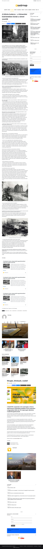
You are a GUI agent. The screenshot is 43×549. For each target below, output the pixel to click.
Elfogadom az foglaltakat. (35, 63)
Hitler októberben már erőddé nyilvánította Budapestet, (14, 54)
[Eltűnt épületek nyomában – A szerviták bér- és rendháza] (15, 370)
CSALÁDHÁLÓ (19, 9)
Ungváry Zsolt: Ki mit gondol (10, 330)
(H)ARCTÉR (5, 9)
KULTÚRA (26, 9)
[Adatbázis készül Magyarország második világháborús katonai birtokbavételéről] (6, 370)
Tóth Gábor (4, 21)
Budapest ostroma (7, 310)
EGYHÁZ (15, 9)
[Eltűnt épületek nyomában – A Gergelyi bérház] (24, 371)
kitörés (11, 310)
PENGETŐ (23, 9)
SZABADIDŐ (30, 9)
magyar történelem (14, 310)
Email (30, 55)
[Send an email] (6, 21)
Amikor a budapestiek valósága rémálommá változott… (23, 362)
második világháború (19, 310)
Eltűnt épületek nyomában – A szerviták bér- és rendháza (15, 375)
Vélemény (5, 326)
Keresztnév (31, 60)
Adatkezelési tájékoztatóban (37, 63)
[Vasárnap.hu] (21, 5)
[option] (15, 329)
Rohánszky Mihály (25, 310)
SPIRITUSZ (33, 9)
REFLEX (9, 9)
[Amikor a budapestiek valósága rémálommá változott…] (24, 359)
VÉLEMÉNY (12, 9)
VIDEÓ (37, 9)
